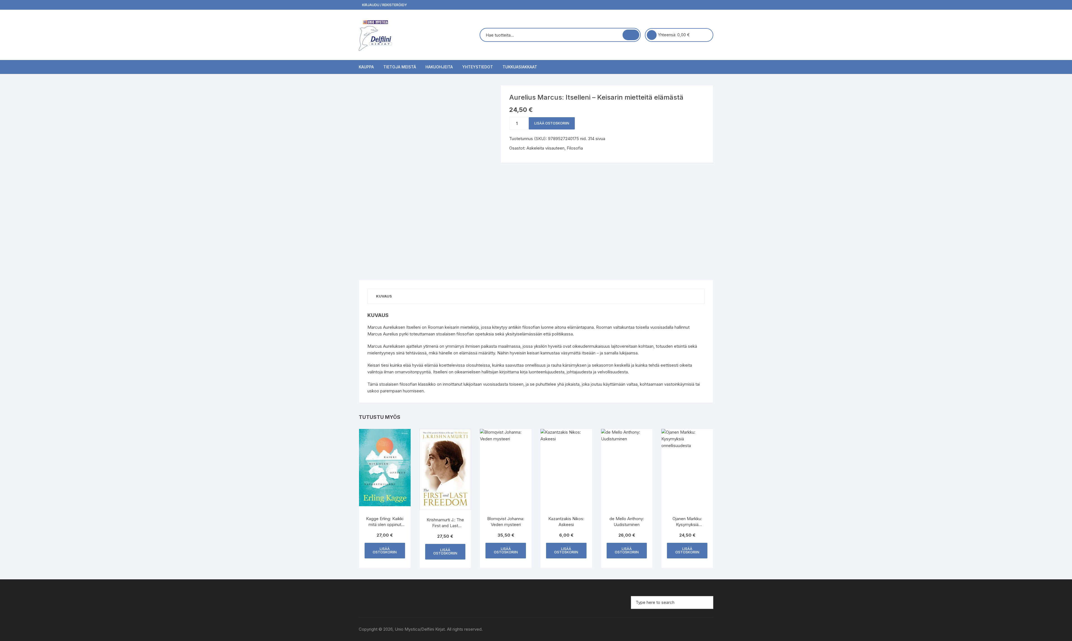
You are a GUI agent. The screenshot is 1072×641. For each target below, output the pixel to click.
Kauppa (366, 66)
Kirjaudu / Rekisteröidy (384, 5)
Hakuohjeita (439, 66)
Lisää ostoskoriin (551, 123)
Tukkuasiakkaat (519, 66)
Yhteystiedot (477, 66)
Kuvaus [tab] (384, 296)
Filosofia (575, 148)
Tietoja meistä (399, 66)
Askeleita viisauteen (545, 148)
